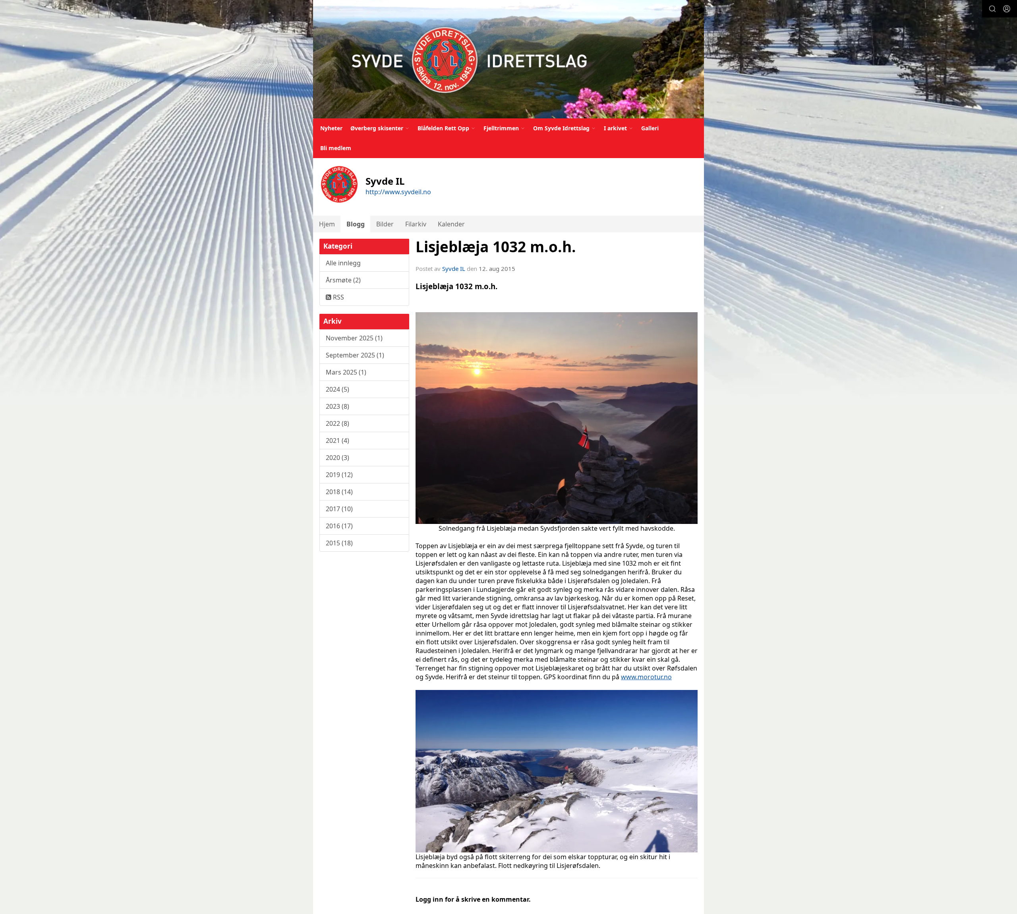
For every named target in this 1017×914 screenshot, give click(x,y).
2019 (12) (339, 474)
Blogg (355, 224)
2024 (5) (337, 389)
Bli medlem (335, 148)
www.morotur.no (646, 676)
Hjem (327, 224)
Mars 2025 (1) (346, 372)
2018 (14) (339, 491)
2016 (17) (339, 526)
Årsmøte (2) (343, 280)
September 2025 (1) (355, 355)
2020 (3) (337, 457)
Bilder (385, 224)
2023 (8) (337, 406)
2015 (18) (339, 543)
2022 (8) (337, 423)
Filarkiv (415, 224)
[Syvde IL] (508, 59)
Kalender (451, 224)
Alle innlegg (343, 263)
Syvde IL (453, 268)
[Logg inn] (1007, 9)
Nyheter (331, 128)
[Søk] (992, 9)
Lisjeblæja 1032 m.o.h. (496, 247)
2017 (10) (339, 508)
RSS (337, 297)
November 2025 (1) (354, 338)
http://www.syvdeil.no (398, 191)
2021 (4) (337, 440)
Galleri (650, 128)
